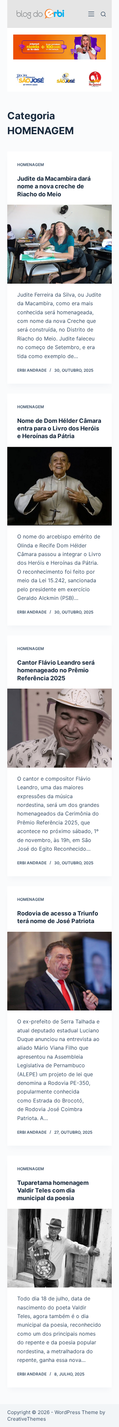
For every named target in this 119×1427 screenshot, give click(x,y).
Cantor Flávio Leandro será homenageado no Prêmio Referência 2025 (56, 670)
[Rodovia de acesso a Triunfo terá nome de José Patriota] (59, 971)
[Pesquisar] (103, 14)
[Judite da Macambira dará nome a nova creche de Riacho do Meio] (59, 244)
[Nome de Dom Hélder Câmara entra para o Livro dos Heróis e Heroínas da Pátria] (59, 486)
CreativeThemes (26, 1419)
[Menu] (91, 14)
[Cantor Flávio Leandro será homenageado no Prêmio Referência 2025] (59, 728)
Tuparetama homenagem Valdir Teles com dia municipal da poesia (53, 1190)
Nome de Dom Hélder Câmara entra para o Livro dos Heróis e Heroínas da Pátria (59, 428)
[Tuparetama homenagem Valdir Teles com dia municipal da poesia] (59, 1248)
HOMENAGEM (30, 164)
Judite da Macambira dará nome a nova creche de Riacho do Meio (54, 186)
